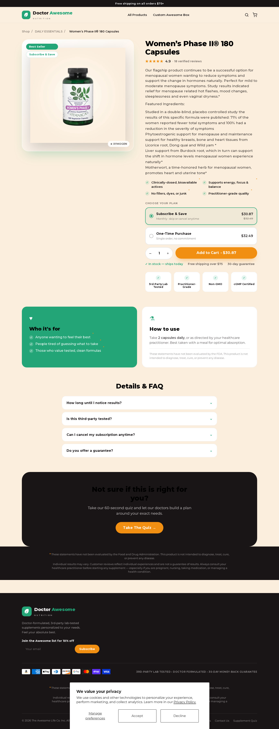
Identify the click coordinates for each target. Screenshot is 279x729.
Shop (26, 31)
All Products (137, 15)
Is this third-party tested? (139, 419)
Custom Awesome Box (171, 15)
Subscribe (87, 649)
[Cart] (255, 15)
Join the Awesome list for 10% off (48, 641)
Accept (137, 716)
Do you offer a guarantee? (139, 451)
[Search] (246, 15)
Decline (179, 716)
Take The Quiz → (139, 527)
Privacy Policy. (185, 702)
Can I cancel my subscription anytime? (139, 435)
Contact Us (222, 720)
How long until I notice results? (139, 403)
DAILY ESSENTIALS (48, 31)
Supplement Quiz (245, 720)
